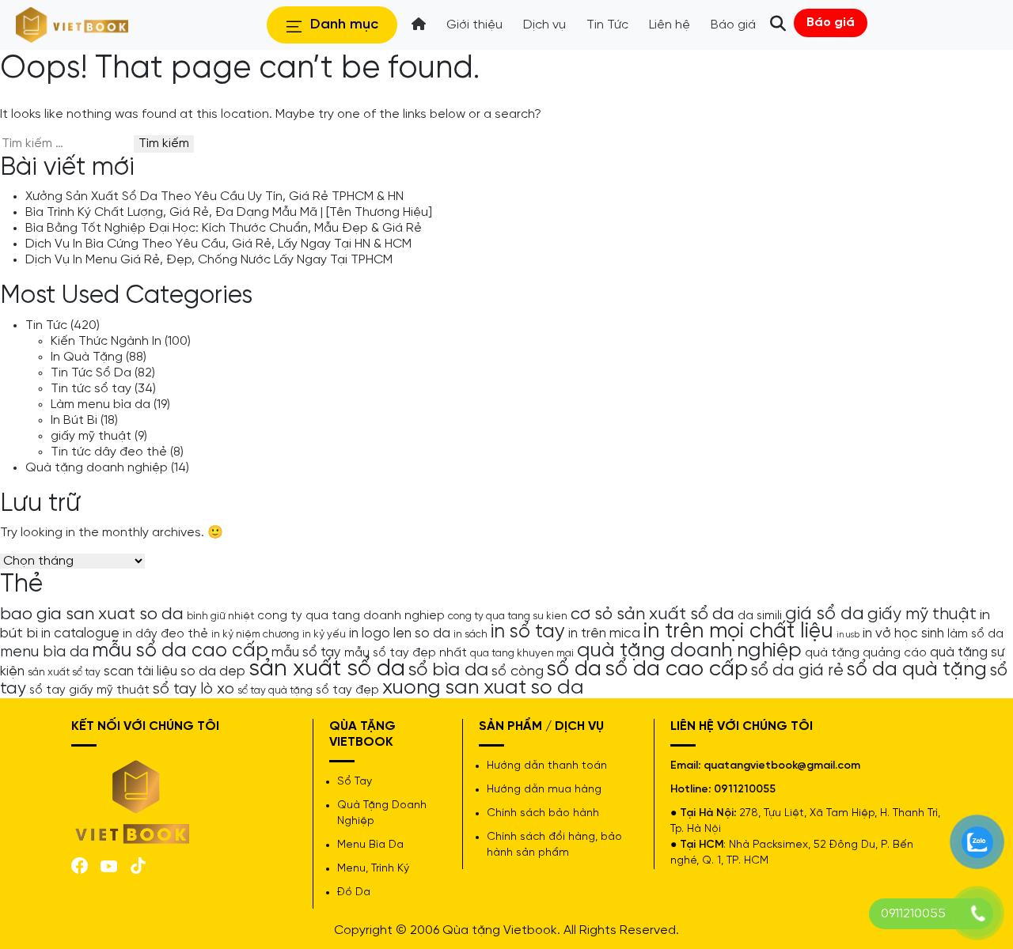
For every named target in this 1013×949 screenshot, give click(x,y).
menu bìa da (44, 652)
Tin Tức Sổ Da (91, 373)
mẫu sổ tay (306, 652)
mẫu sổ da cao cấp (180, 651)
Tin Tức (46, 325)
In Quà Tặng (87, 357)
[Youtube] (109, 865)
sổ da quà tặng (917, 670)
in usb (848, 635)
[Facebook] (79, 865)
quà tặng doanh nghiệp (689, 650)
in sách (470, 634)
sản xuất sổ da (327, 669)
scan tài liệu (140, 671)
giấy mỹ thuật (91, 436)
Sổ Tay (354, 782)
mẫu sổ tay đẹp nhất (405, 653)
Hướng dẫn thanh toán (547, 766)
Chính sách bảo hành (543, 813)
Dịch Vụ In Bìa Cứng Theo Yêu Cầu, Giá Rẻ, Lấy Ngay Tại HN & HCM (218, 244)
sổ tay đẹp (347, 690)
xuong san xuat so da (483, 687)
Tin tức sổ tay (91, 388)
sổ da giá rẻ (797, 670)
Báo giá (830, 22)
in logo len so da (399, 633)
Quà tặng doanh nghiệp (96, 468)
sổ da (574, 670)
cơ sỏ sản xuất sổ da (652, 614)
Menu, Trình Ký (373, 869)
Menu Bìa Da (370, 845)
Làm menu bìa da (100, 404)
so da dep (212, 671)
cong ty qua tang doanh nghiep (351, 616)
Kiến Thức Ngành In (106, 341)
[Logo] (133, 800)
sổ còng (517, 671)
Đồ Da (353, 892)
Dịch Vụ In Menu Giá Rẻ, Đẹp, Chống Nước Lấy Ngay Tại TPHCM (209, 260)
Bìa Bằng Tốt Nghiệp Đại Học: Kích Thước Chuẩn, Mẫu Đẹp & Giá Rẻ (223, 228)
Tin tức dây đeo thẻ (109, 452)
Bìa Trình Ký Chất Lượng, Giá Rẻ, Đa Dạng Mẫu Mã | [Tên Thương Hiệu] (228, 212)
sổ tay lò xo (193, 689)
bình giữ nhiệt (220, 616)
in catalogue (80, 633)
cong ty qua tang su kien (507, 616)
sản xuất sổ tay (64, 672)
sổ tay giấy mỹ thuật (89, 690)
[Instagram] (138, 865)
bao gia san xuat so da (92, 614)
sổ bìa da (448, 670)
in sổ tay (528, 632)
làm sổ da (975, 634)
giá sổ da (824, 614)
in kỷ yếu (324, 634)
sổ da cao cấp (676, 669)
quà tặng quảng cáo (866, 653)
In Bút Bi (74, 420)
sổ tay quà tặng (275, 690)
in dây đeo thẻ (165, 634)
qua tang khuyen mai (522, 653)
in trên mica (604, 633)
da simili (760, 616)
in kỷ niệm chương (255, 634)
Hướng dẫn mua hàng (544, 790)
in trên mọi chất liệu (738, 632)
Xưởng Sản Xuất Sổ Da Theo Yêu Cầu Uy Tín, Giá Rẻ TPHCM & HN (214, 196)
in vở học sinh (903, 633)
